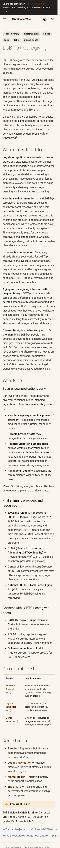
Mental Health (16, 776)
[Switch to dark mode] (45, 19)
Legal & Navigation (19, 762)
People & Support (19, 748)
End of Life (14, 786)
